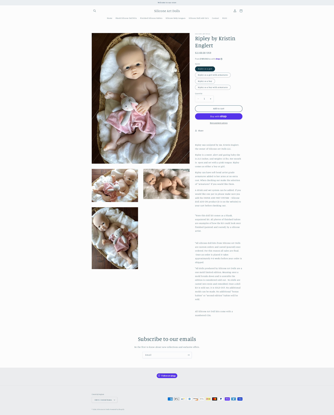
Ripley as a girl (205, 69)
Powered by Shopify (117, 409)
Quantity (198, 93)
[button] (95, 11)
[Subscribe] (189, 355)
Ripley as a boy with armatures (213, 87)
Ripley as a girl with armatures (213, 75)
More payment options (219, 123)
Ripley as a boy (205, 81)
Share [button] (200, 130)
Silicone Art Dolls (103, 409)
